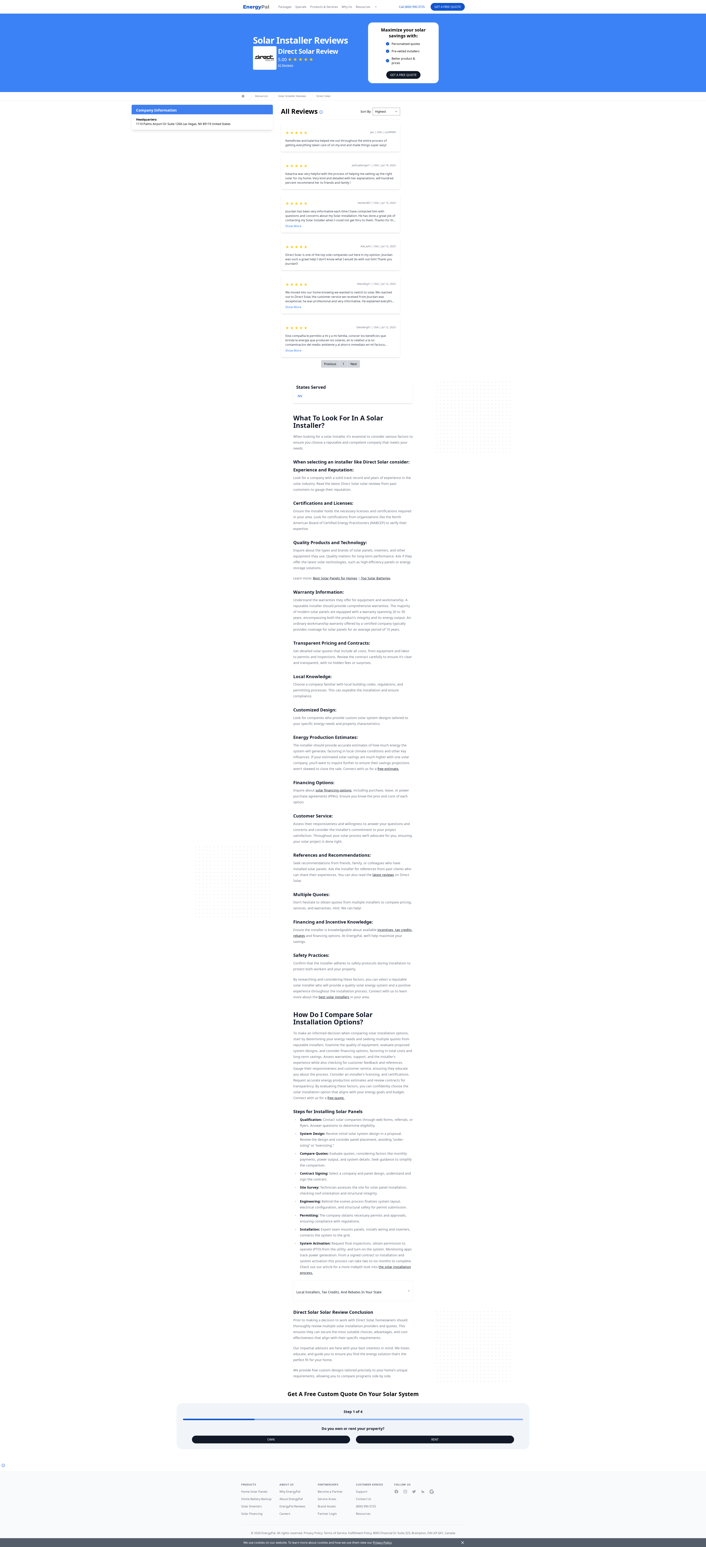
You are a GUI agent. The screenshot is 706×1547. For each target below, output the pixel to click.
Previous (330, 364)
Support (361, 1492)
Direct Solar (323, 96)
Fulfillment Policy (360, 1533)
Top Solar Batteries (375, 578)
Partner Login (327, 1514)
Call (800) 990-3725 (412, 7)
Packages (285, 7)
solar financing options (333, 790)
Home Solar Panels (254, 1492)
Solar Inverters (251, 1506)
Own (271, 1439)
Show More (293, 226)
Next (353, 364)
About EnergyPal (291, 1499)
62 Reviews (285, 65)
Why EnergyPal (289, 1492)
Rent (435, 1439)
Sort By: (366, 112)
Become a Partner (330, 1492)
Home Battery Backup (256, 1499)
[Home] (243, 96)
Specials (300, 7)
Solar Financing (252, 1514)
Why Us (347, 7)
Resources (363, 7)
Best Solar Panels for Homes (335, 578)
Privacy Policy (313, 1533)
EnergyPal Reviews (292, 1506)
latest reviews (383, 875)
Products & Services (324, 7)
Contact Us (363, 1499)
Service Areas (327, 1499)
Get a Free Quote (447, 7)
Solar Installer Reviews (292, 96)
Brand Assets (327, 1506)
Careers (284, 1514)
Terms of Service (335, 1533)
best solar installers (334, 997)
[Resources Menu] (376, 7)
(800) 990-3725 (366, 1506)
